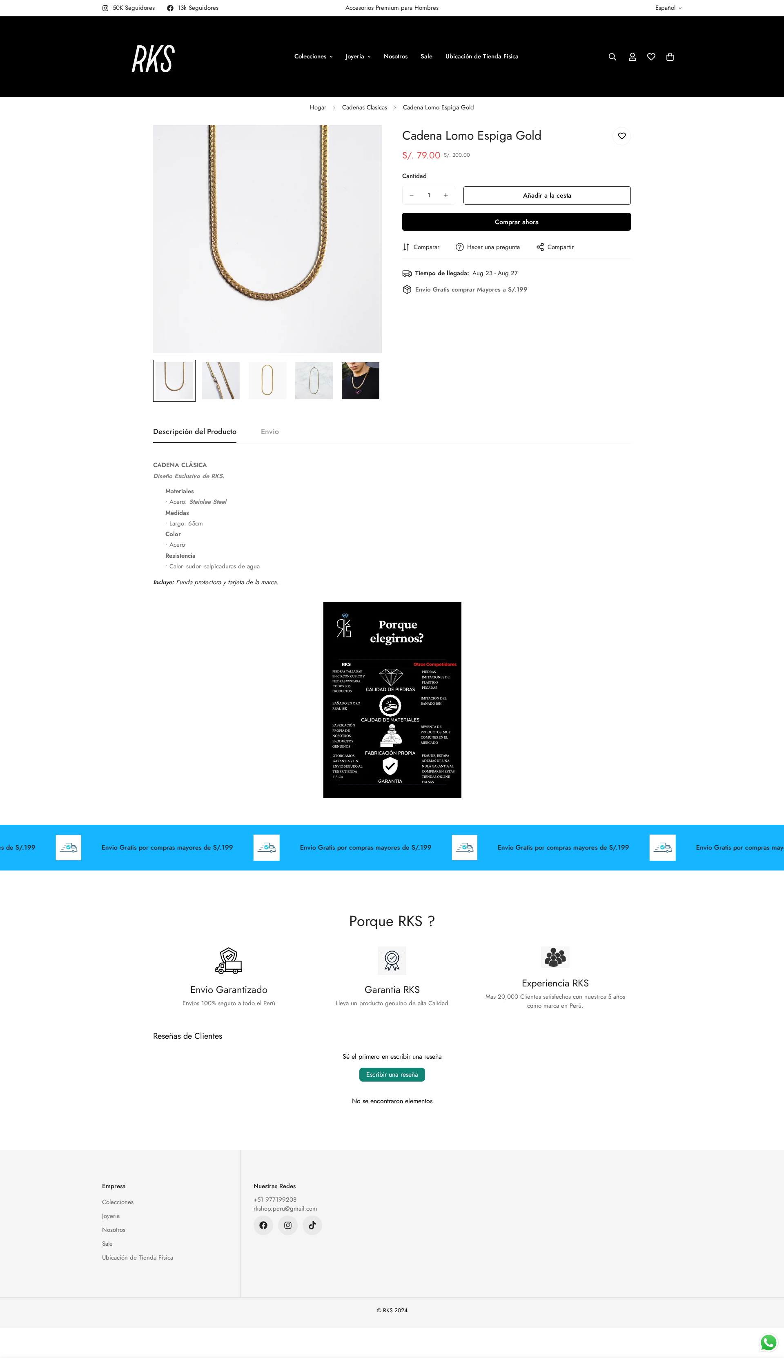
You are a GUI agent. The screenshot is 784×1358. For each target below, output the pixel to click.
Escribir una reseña (392, 1074)
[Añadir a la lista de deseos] (621, 136)
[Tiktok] (312, 1225)
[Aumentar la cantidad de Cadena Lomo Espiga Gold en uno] (446, 195)
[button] (670, 56)
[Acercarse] (364, 142)
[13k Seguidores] (263, 1225)
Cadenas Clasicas (364, 107)
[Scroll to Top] (768, 1313)
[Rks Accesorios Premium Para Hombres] (153, 56)
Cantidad (414, 175)
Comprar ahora (517, 222)
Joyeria (355, 56)
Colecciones (310, 56)
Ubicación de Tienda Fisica (482, 56)
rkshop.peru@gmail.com (285, 1208)
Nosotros (396, 56)
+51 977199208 (275, 1199)
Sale (426, 56)
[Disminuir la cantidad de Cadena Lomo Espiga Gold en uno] (412, 195)
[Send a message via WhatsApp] (768, 1342)
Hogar (318, 107)
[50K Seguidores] (288, 1225)
